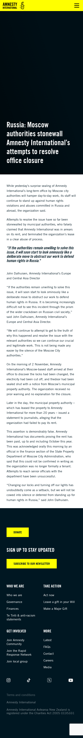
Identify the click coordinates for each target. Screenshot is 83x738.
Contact (48, 653)
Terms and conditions (21, 695)
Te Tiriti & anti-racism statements (21, 617)
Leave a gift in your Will (59, 602)
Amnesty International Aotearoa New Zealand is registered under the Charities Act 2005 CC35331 (41, 711)
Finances (13, 608)
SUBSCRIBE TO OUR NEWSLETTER (32, 564)
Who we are (14, 595)
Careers (48, 660)
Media (47, 667)
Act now (48, 595)
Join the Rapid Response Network (19, 652)
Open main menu (76, 5)
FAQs (46, 647)
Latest (47, 640)
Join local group (17, 661)
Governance (14, 602)
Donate (18, 532)
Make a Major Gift (55, 608)
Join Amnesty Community (15, 642)
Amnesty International (21, 702)
